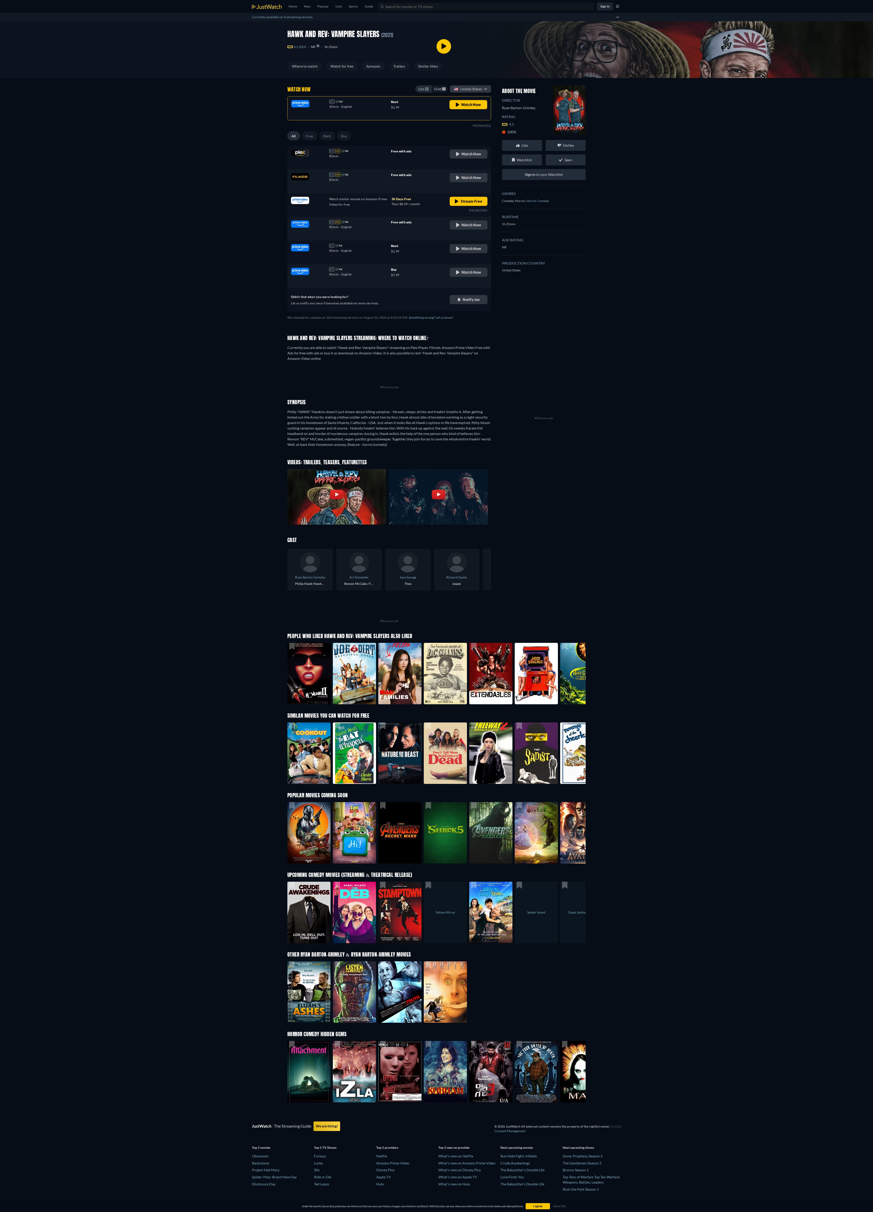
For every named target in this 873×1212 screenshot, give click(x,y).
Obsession (260, 1156)
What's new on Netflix (455, 1156)
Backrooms (260, 1163)
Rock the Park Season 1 (581, 1189)
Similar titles (428, 66)
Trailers (399, 66)
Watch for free (341, 66)
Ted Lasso (321, 1184)
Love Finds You (512, 1177)
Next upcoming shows (578, 1147)
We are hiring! (327, 1126)
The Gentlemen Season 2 (582, 1163)
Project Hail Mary (265, 1170)
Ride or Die (322, 1177)
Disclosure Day (264, 1184)
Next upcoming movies (516, 1147)
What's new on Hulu (454, 1184)
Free (309, 136)
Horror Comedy (537, 201)
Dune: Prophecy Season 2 (582, 1156)
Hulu (380, 1184)
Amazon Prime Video (392, 1163)
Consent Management (509, 1131)
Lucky (318, 1163)
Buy (344, 136)
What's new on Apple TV (457, 1177)
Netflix (381, 1156)
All (293, 136)
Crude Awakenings (515, 1163)
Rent (327, 136)
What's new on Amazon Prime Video (466, 1163)
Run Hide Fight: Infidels (518, 1156)
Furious (320, 1156)
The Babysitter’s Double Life (522, 1184)
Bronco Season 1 (576, 1170)
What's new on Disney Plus (459, 1170)
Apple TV (383, 1177)
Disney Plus (385, 1170)
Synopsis (373, 66)
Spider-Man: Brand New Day (274, 1177)
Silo (317, 1170)
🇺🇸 (468, 89)
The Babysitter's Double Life (522, 1170)
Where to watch (305, 66)
